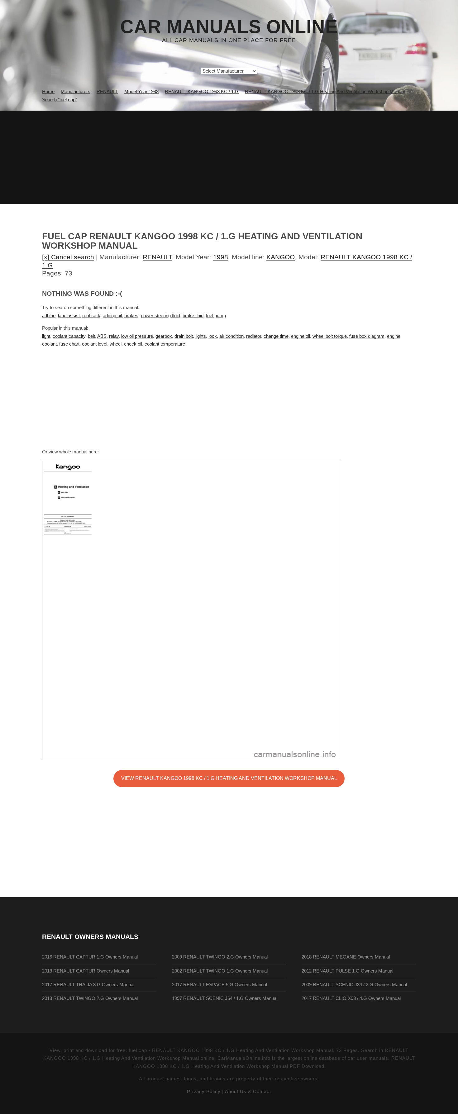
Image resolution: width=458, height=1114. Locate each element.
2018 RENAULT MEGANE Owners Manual (346, 956)
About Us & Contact (248, 1091)
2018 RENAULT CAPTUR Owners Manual (85, 970)
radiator (253, 336)
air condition (231, 336)
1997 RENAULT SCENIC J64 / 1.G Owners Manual (224, 998)
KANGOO (280, 257)
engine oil (300, 336)
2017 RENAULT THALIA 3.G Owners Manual (88, 984)
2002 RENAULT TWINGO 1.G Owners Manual (220, 970)
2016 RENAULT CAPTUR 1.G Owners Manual (90, 956)
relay (114, 336)
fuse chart (69, 344)
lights (200, 336)
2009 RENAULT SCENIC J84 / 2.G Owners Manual (354, 984)
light (46, 336)
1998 (220, 257)
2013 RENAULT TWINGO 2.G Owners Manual (90, 998)
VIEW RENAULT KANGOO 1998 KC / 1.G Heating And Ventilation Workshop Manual (229, 778)
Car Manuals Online (229, 27)
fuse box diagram (366, 336)
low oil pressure (137, 336)
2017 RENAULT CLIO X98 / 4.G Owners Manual (351, 998)
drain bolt (183, 336)
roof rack (91, 315)
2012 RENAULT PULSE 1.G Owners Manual (347, 970)
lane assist (69, 315)
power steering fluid (160, 315)
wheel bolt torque (329, 336)
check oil (133, 344)
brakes (131, 315)
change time (276, 336)
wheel (116, 344)
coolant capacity (69, 336)
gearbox (163, 336)
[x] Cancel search (68, 257)
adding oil (112, 315)
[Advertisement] (229, 157)
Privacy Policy (204, 1091)
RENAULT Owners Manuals (90, 936)
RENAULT (157, 257)
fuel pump (216, 315)
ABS (102, 336)
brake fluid (193, 315)
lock (212, 336)
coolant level (94, 344)
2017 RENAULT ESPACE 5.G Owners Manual (219, 984)
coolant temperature (165, 344)
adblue (48, 315)
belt (91, 336)
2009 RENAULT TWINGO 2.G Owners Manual (220, 956)
